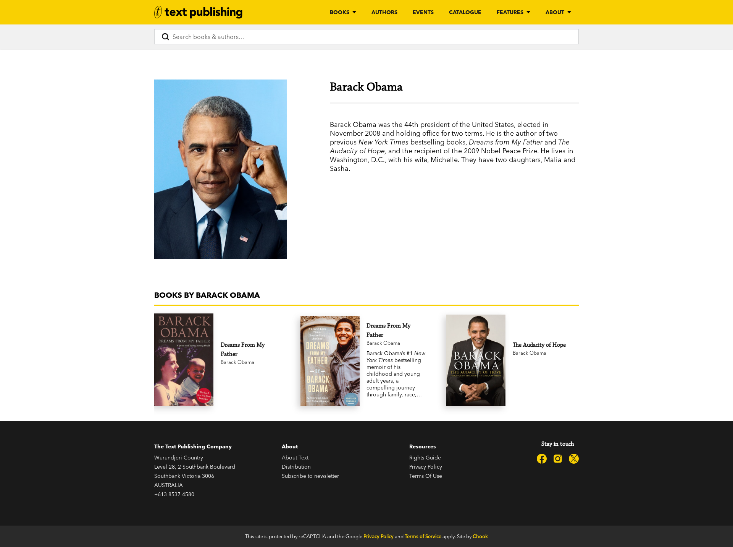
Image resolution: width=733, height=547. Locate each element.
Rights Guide (425, 457)
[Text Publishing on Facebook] (542, 459)
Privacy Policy (425, 466)
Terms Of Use (425, 475)
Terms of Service (423, 536)
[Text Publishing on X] (574, 459)
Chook (480, 536)
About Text (295, 457)
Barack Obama (237, 362)
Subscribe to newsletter (310, 475)
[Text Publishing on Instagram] (558, 459)
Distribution (296, 466)
